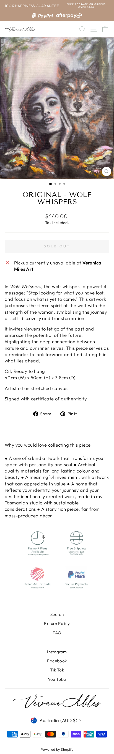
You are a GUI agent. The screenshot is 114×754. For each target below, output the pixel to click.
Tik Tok (57, 670)
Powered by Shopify (57, 749)
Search (57, 614)
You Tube (57, 679)
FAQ (57, 632)
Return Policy (57, 623)
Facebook (57, 660)
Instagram (57, 651)
